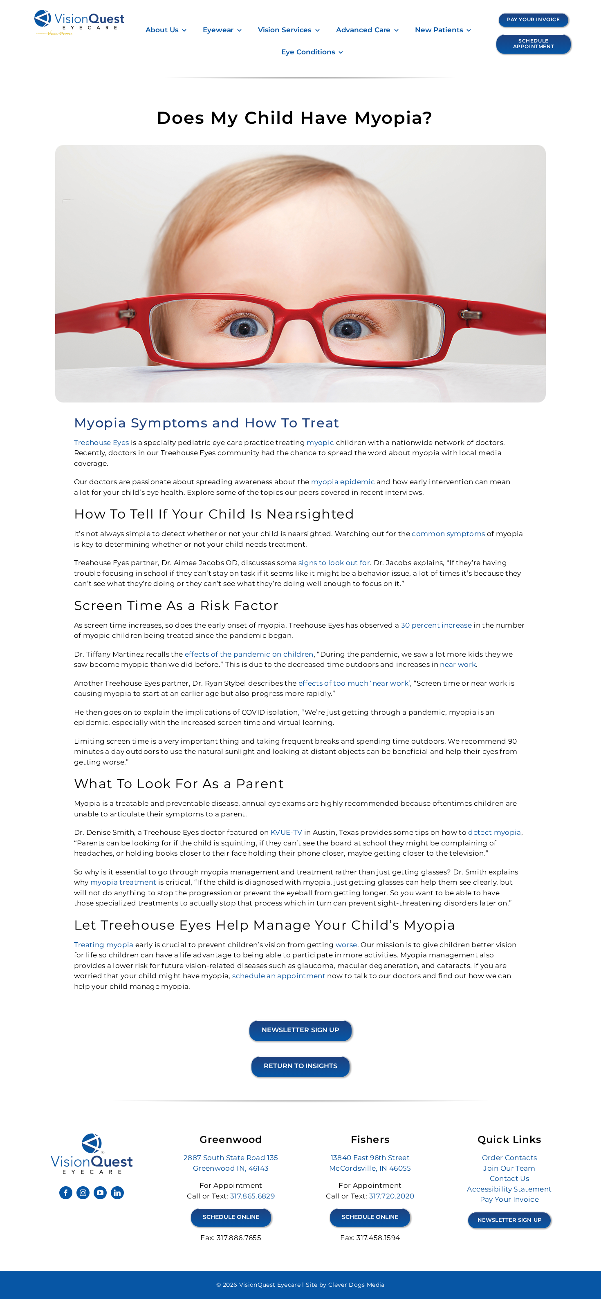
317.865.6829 (252, 1196)
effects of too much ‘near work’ (354, 683)
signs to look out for (334, 563)
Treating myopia (104, 945)
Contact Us (509, 1178)
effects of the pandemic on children (249, 654)
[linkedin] (117, 1192)
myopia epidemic (343, 482)
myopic (320, 442)
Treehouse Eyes (101, 442)
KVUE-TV (286, 832)
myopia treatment (123, 882)
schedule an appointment (278, 976)
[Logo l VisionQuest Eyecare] (91, 1137)
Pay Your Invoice (509, 1199)
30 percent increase (437, 625)
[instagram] (83, 1192)
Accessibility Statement (509, 1189)
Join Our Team (509, 1168)
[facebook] (65, 1192)
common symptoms (448, 534)
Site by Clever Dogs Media (345, 1284)
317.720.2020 (391, 1196)
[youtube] (100, 1192)
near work (458, 664)
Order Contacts (509, 1158)
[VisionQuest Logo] (79, 13)
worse (346, 945)
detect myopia (494, 832)
